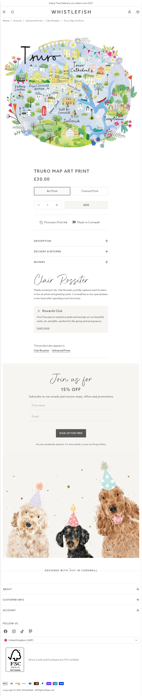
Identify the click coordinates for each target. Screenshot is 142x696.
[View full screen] (71, 95)
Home (6, 20)
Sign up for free (71, 433)
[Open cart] (138, 12)
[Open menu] (4, 12)
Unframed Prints (33, 20)
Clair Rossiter (53, 20)
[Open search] (12, 12)
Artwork (17, 20)
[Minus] (38, 205)
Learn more (43, 328)
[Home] (71, 12)
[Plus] (56, 205)
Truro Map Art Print (74, 20)
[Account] (129, 12)
